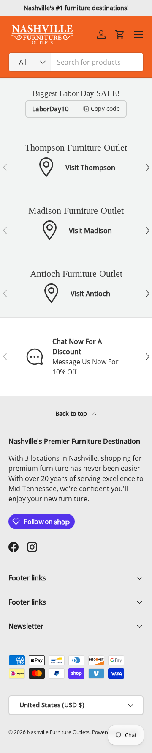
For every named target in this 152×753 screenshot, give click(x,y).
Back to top (72, 413)
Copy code (105, 108)
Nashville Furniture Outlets (58, 732)
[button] (120, 34)
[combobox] (76, 62)
